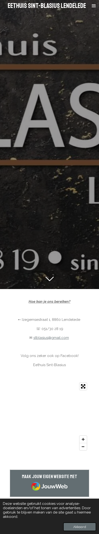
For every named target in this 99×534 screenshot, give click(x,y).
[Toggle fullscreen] (83, 386)
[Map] (49, 416)
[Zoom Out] (83, 446)
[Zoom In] (83, 439)
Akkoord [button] (79, 527)
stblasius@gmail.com (51, 338)
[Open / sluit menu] (93, 6)
